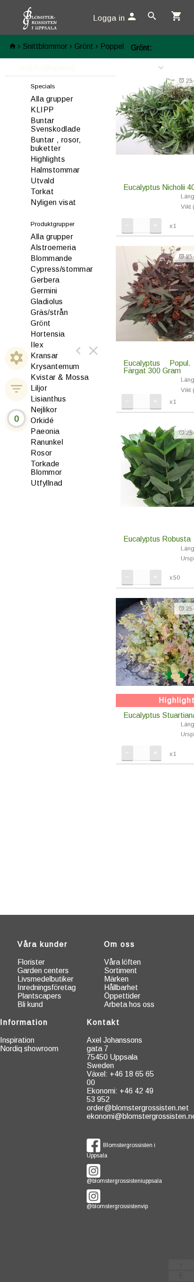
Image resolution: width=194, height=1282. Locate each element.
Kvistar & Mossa (60, 377)
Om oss (119, 944)
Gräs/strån (49, 312)
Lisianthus (48, 399)
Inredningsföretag (46, 987)
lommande (52, 258)
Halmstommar (55, 170)
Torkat (42, 192)
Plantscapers (39, 996)
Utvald (42, 181)
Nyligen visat (53, 202)
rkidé (42, 421)
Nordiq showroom (29, 1049)
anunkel (47, 442)
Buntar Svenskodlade (56, 125)
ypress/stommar (62, 269)
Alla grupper (52, 99)
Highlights (48, 159)
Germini (44, 291)
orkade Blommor (46, 468)
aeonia (45, 431)
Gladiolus (47, 302)
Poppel (112, 46)
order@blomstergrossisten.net (138, 1108)
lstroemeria (53, 248)
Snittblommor (45, 46)
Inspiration (17, 1040)
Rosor (41, 453)
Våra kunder (42, 944)
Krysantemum (55, 366)
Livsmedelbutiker (45, 979)
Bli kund (30, 1004)
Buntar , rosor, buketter (56, 144)
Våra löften (122, 962)
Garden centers (43, 971)
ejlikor (44, 410)
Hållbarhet (121, 987)
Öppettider (122, 996)
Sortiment (120, 971)
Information (24, 1022)
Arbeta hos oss (129, 1004)
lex (37, 345)
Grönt (83, 46)
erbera (45, 280)
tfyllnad (47, 483)
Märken (116, 979)
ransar (44, 356)
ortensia (48, 334)
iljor (39, 388)
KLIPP (42, 110)
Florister (31, 962)
